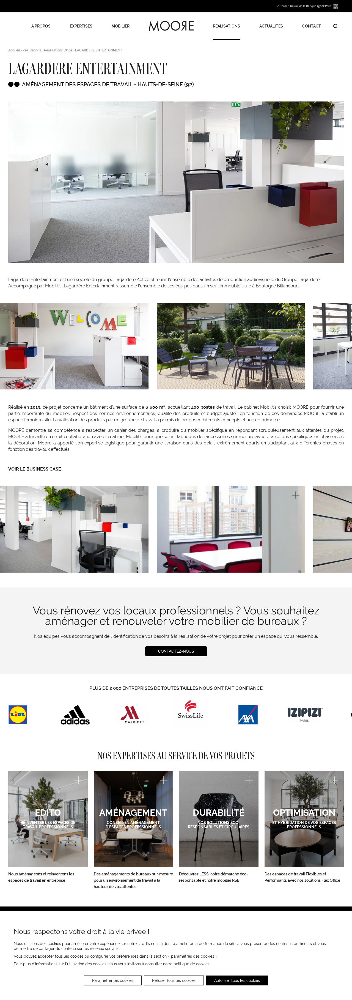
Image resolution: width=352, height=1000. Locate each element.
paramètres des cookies (192, 956)
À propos (41, 26)
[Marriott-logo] (132, 714)
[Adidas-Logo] (75, 714)
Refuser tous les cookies (174, 980)
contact (311, 26)
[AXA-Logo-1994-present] (248, 714)
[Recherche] (335, 26)
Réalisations (226, 26)
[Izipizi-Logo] (305, 714)
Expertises (81, 26)
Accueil (14, 50)
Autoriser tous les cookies (237, 980)
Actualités (271, 26)
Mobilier (121, 26)
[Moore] (171, 26)
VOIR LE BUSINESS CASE (34, 469)
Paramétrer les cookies (112, 980)
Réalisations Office (58, 50)
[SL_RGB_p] (190, 714)
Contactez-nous (176, 651)
